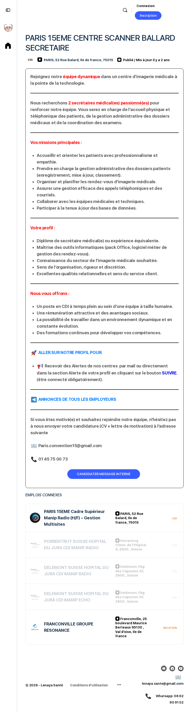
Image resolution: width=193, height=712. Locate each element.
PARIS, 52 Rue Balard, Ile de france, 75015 (78, 60)
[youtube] (181, 668)
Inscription (148, 15)
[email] (164, 668)
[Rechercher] (125, 10)
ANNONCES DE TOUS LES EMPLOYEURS (77, 399)
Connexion (146, 6)
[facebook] (172, 668)
